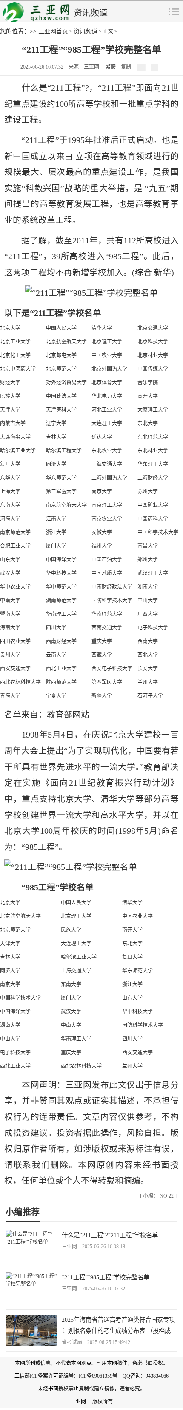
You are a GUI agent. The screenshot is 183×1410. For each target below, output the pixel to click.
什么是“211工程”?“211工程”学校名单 (110, 1235)
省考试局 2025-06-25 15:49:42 (96, 1342)
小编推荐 (23, 1212)
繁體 (111, 67)
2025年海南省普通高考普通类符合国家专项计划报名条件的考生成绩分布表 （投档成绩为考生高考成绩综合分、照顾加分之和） (119, 1330)
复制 (126, 67)
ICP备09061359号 (98, 1376)
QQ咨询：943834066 (146, 1376)
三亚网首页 (53, 31)
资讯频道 (85, 31)
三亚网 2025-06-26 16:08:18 (93, 1247)
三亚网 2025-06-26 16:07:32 (93, 1289)
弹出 (174, 11)
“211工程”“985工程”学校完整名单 (105, 1277)
